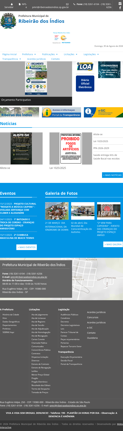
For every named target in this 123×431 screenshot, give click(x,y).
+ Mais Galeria (113, 244)
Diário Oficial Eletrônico (85, 83)
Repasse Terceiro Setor (71, 346)
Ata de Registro (38, 321)
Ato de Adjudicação (40, 328)
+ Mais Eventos (27, 247)
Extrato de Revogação (41, 367)
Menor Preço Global (40, 374)
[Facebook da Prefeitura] (120, 8)
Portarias (65, 342)
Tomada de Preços (40, 392)
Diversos (35, 360)
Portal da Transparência (71, 364)
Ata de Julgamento (40, 314)
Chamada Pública (39, 342)
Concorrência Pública (41, 350)
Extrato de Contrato (40, 364)
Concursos (92, 317)
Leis (62, 328)
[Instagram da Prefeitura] (120, 3)
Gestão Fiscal (67, 360)
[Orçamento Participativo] (36, 78)
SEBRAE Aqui (8, 332)
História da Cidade (11, 314)
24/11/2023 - (17, 224)
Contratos (36, 353)
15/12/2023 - (18, 208)
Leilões (35, 371)
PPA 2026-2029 (101, 148)
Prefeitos (7, 328)
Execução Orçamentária (71, 357)
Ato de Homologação (41, 332)
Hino (5, 318)
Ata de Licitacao (39, 318)
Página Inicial (9, 54)
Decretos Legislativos (70, 325)
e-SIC (90, 327)
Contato (55, 58)
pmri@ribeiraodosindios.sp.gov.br (50, 7)
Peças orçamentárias (70, 339)
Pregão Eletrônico (39, 381)
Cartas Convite (38, 339)
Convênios (65, 318)
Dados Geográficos (11, 321)
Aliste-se (97, 134)
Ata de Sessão (38, 325)
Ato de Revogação (40, 335)
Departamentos (10, 325)
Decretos (65, 321)
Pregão (35, 378)
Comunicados (38, 346)
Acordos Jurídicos (36, 58)
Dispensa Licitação (40, 357)
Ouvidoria (92, 337)
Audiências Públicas (69, 314)
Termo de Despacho (41, 388)
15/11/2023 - (17, 236)
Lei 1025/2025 (100, 141)
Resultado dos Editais (41, 385)
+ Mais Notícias (112, 175)
